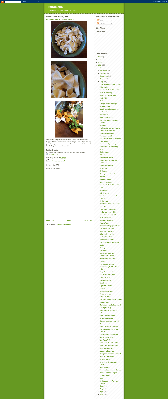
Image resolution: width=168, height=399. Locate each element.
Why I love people (106, 182)
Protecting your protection (109, 334)
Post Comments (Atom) (64, 224)
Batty (101, 378)
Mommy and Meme (106, 324)
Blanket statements (106, 158)
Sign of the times (106, 286)
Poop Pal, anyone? (106, 272)
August (103, 79)
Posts (101, 20)
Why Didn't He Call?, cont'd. (109, 90)
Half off (102, 155)
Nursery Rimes (105, 106)
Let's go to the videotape (108, 104)
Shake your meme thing (108, 212)
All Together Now (106, 237)
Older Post (88, 220)
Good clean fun (105, 367)
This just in (104, 87)
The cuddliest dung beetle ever (110, 370)
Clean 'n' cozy (104, 223)
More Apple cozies (106, 117)
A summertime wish (107, 351)
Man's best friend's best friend (110, 305)
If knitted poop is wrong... (109, 209)
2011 (100, 60)
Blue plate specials (106, 318)
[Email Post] (69, 159)
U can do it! (104, 168)
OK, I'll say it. (104, 193)
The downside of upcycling (109, 242)
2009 (100, 65)
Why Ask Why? (105, 340)
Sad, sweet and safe (107, 228)
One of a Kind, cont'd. (107, 337)
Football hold (104, 302)
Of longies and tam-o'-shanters (110, 174)
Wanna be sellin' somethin (109, 326)
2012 (100, 57)
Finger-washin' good (107, 133)
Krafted (102, 261)
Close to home (105, 359)
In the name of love (106, 165)
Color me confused (106, 348)
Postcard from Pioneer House (110, 84)
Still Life (102, 206)
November (104, 71)
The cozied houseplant (108, 215)
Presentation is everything (109, 146)
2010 (100, 62)
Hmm (101, 149)
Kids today (103, 283)
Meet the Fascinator (106, 220)
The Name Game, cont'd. (108, 275)
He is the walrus (105, 217)
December (104, 68)
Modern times (104, 152)
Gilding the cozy (105, 308)
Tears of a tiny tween (107, 356)
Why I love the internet (107, 315)
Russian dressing (106, 93)
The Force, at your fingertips (110, 144)
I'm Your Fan (104, 112)
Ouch (101, 101)
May (101, 389)
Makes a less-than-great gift (109, 321)
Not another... (104, 115)
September (104, 76)
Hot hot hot (103, 125)
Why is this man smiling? (109, 345)
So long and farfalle (58, 161)
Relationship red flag (107, 234)
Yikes (101, 187)
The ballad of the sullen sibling (111, 299)
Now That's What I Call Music (110, 204)
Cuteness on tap (105, 294)
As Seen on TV (105, 375)
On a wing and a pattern (108, 258)
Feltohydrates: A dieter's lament (60, 19)
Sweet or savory (105, 280)
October (103, 73)
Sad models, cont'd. (107, 264)
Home (69, 220)
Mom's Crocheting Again (108, 373)
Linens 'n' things (105, 297)
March (102, 394)
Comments (102, 23)
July (102, 82)
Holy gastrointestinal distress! (110, 354)
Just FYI (102, 176)
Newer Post (50, 220)
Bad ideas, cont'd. (106, 136)
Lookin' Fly (103, 98)
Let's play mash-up (106, 179)
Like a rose (103, 251)
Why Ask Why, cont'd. (107, 239)
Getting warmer (105, 248)
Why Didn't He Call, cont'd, (109, 343)
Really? (102, 288)
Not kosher (103, 171)
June (102, 386)
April (102, 392)
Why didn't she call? (107, 231)
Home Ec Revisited (106, 291)
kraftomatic (55, 7)
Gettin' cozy (104, 201)
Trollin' (102, 245)
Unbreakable (104, 190)
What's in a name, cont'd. (108, 95)
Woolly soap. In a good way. (110, 109)
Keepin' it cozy (105, 277)
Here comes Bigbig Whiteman (110, 226)
